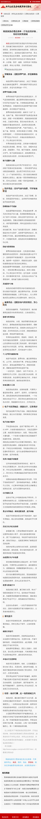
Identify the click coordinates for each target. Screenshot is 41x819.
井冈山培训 (15, 737)
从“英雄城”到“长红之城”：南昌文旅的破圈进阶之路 (21, 789)
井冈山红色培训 (17, 14)
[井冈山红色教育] (17, 6)
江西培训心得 (15, 21)
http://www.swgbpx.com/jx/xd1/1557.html (18, 749)
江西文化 (6, 21)
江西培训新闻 (35, 21)
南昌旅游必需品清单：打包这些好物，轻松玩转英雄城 (21, 796)
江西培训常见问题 (5, 25)
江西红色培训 (29, 14)
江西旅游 (25, 21)
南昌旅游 (17, 37)
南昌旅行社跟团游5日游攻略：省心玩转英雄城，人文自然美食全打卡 (21, 792)
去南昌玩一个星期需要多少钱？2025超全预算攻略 (21, 804)
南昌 (7, 43)
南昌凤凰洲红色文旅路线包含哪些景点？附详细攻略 (21, 781)
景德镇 (30, 762)
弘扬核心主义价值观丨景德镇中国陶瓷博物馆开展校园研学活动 (21, 785)
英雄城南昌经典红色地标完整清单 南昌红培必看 (21, 777)
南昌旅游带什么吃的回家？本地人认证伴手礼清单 (21, 800)
